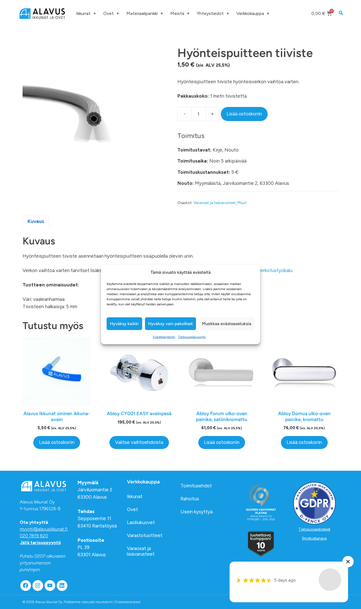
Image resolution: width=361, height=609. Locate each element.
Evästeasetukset (127, 602)
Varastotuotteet (144, 535)
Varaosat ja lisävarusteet (214, 202)
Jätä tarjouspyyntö (40, 542)
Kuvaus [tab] (36, 221)
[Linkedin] (62, 585)
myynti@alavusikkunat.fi (44, 529)
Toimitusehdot (196, 485)
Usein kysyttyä (196, 511)
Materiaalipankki (142, 13)
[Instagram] (37, 585)
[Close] (348, 561)
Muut (242, 202)
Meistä (177, 13)
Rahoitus (189, 498)
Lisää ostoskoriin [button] (56, 442)
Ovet (108, 13)
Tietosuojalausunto (192, 337)
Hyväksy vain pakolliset (170, 323)
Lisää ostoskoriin (244, 114)
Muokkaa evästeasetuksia (226, 323)
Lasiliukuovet (141, 522)
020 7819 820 (34, 535)
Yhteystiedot (210, 13)
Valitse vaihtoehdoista (139, 442)
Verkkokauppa (250, 13)
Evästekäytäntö (164, 337)
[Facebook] (25, 585)
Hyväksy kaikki (124, 323)
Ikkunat (83, 13)
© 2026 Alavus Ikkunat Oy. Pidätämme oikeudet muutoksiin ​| (81, 602)
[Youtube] (50, 585)
